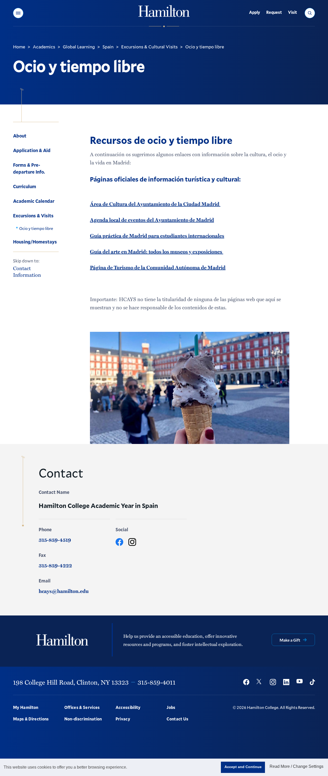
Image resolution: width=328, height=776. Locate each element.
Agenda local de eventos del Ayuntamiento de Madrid (152, 220)
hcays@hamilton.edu (64, 591)
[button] (18, 13)
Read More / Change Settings (296, 766)
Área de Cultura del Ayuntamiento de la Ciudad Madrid (155, 204)
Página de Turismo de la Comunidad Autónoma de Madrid (157, 267)
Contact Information (27, 271)
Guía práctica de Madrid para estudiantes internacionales (157, 235)
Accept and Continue (243, 767)
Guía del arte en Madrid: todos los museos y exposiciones (156, 251)
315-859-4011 (157, 682)
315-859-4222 (55, 565)
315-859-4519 (55, 540)
